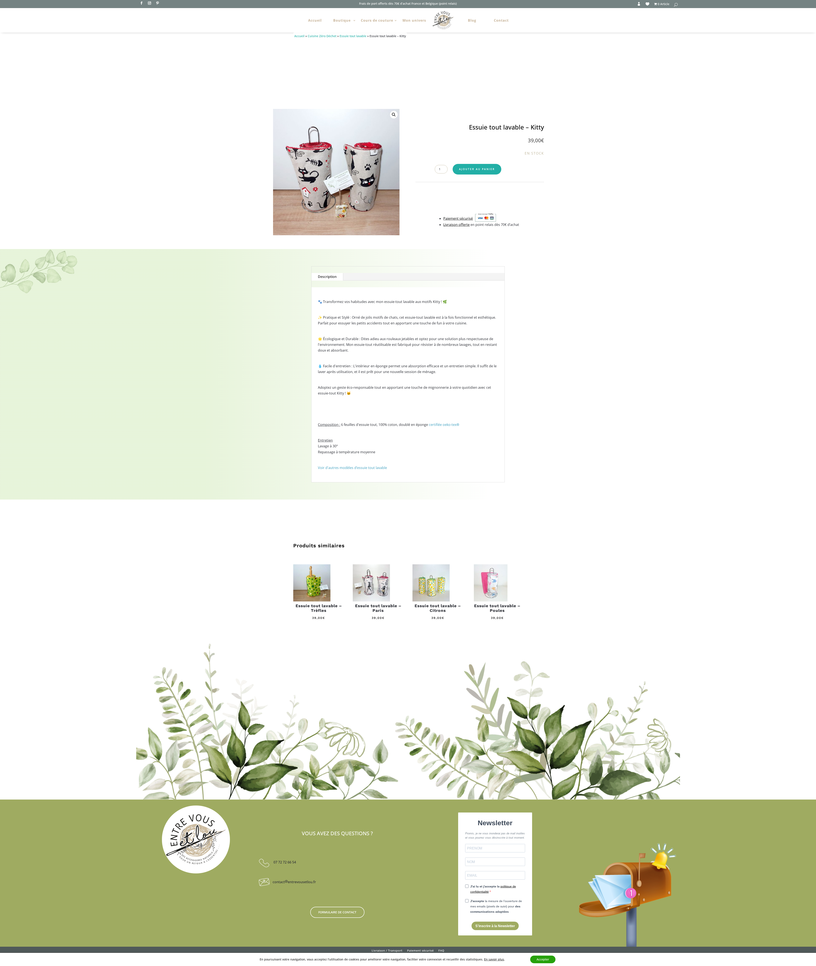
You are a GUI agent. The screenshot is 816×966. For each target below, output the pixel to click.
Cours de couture (377, 20)
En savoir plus (494, 959)
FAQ (441, 951)
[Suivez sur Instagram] (149, 3)
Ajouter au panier (477, 169)
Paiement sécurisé (420, 951)
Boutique (342, 20)
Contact (501, 20)
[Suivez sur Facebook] (141, 3)
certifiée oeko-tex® (444, 424)
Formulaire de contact (337, 912)
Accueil (315, 20)
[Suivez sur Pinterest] (157, 3)
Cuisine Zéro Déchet (322, 36)
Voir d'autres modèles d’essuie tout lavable (352, 467)
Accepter (543, 959)
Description (327, 276)
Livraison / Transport (387, 951)
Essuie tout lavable (353, 36)
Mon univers (414, 20)
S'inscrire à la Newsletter (495, 926)
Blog (472, 20)
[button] (394, 114)
